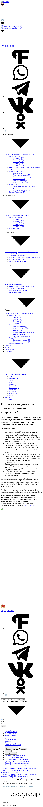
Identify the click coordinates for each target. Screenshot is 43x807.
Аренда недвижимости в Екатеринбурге (19, 313)
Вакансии (8, 351)
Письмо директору (12, 747)
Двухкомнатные (10, 734)
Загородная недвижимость (14, 284)
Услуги (7, 347)
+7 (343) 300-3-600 (7, 46)
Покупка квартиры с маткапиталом (17, 761)
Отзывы (8, 751)
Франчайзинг (10, 397)
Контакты (8, 399)
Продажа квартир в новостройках (17, 215)
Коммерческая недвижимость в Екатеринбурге (21, 252)
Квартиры (8, 730)
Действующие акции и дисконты (16, 759)
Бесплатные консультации (14, 757)
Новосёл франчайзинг (13, 745)
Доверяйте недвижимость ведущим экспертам (21, 765)
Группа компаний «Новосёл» (15, 374)
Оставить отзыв (11, 753)
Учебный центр (10, 743)
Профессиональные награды (15, 755)
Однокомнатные (11, 732)
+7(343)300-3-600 (29, 505)
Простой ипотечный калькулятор (17, 763)
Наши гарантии (10, 739)
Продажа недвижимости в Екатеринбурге (20, 154)
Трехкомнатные (10, 735)
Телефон (6, 722)
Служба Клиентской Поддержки (16, 749)
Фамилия (6, 720)
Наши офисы (9, 349)
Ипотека (8, 345)
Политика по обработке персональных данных (17, 786)
